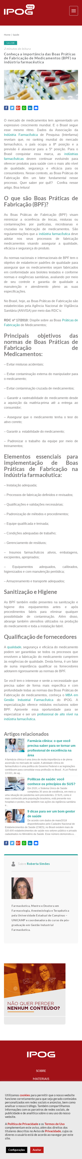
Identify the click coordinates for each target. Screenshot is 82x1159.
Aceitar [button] (37, 1149)
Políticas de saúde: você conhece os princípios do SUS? (51, 782)
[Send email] (36, 108)
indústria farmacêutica (54, 234)
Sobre (41, 1070)
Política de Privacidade (23, 1124)
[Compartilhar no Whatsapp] (24, 108)
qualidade (14, 647)
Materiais (41, 1078)
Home (7, 35)
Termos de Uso (55, 1124)
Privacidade (53, 1131)
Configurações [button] (16, 1149)
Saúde (16, 35)
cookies (25, 1095)
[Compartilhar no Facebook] (6, 108)
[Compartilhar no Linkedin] (30, 108)
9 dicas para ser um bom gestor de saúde (51, 814)
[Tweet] (12, 108)
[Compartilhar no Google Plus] (18, 108)
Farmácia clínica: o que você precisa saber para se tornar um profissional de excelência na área (51, 748)
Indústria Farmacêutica (21, 134)
